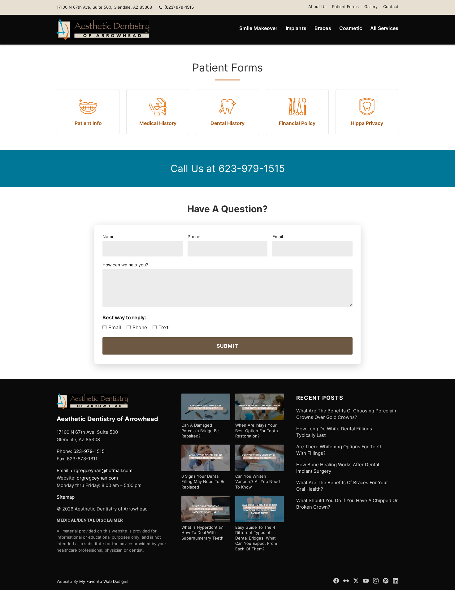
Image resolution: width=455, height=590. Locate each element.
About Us (317, 6)
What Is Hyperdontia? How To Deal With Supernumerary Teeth (202, 532)
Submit (228, 346)
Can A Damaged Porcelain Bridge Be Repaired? (200, 430)
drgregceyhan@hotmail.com (101, 470)
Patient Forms (345, 6)
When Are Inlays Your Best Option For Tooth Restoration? (256, 430)
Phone (139, 327)
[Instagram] (376, 581)
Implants (296, 28)
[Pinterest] (385, 581)
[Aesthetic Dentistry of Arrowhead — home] (103, 29)
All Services (384, 28)
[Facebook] (336, 581)
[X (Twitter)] (356, 581)
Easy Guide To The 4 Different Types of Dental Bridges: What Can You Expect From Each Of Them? (256, 538)
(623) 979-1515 (179, 7)
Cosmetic (350, 28)
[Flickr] (346, 581)
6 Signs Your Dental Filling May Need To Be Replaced (203, 481)
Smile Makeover (258, 28)
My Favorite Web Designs (103, 581)
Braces (322, 28)
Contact (390, 6)
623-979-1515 (252, 168)
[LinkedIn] (395, 581)
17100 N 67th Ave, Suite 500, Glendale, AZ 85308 (104, 7)
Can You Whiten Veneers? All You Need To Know (257, 481)
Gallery (371, 6)
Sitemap (66, 497)
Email (114, 327)
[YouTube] (366, 581)
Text (163, 327)
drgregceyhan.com (97, 478)
